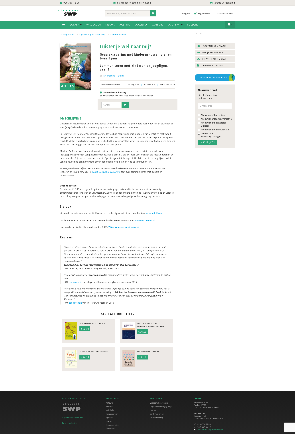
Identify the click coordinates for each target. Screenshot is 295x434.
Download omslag (213, 58)
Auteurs (157, 24)
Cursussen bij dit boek (212, 77)
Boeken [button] (75, 24)
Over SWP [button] (174, 24)
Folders (192, 24)
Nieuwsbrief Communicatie (215, 129)
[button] (230, 24)
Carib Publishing (157, 414)
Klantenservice (225, 13)
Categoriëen (67, 34)
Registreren (203, 13)
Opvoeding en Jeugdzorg (92, 34)
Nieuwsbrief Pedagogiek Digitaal (213, 124)
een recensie (75, 282)
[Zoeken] (153, 13)
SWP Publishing (156, 417)
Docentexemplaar (214, 46)
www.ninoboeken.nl (145, 220)
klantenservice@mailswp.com (210, 429)
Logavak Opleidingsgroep (160, 406)
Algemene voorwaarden (72, 417)
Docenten (141, 24)
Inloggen (185, 13)
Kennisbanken (112, 414)
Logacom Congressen (159, 403)
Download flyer (212, 65)
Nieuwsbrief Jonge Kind (213, 115)
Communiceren (118, 34)
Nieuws (110, 24)
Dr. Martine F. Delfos (113, 75)
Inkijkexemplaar (212, 52)
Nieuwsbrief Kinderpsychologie (210, 135)
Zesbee (153, 410)
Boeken (109, 406)
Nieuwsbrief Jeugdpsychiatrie (216, 118)
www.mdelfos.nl (154, 213)
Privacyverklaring (69, 423)
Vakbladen (93, 24)
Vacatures (110, 428)
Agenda (125, 24)
